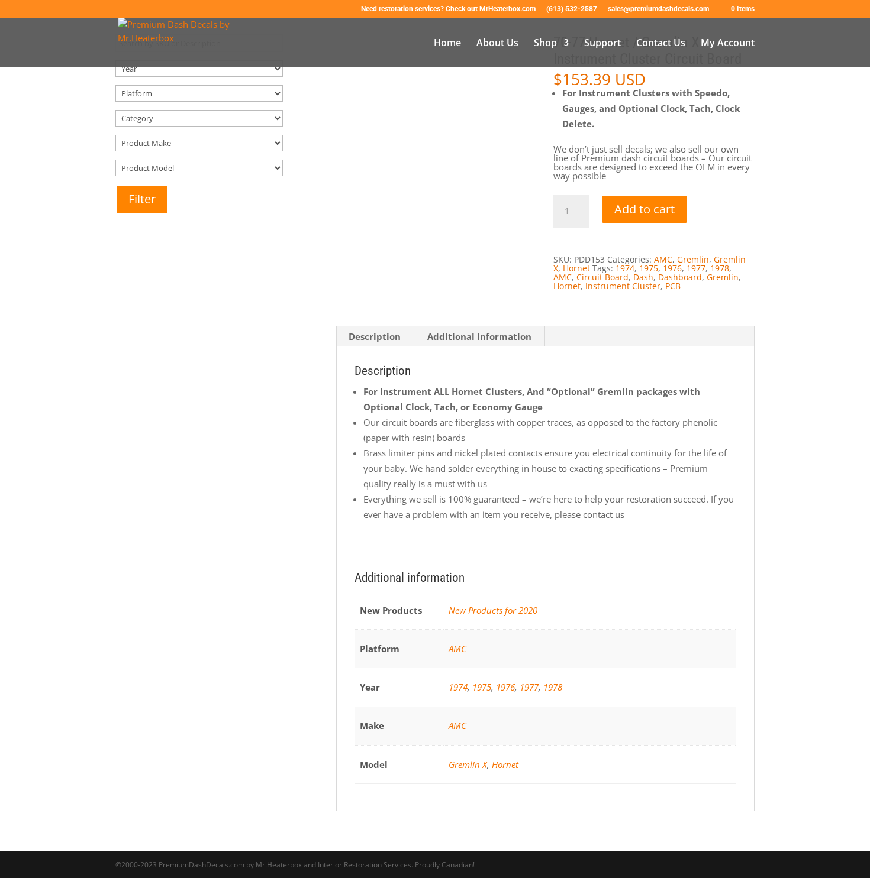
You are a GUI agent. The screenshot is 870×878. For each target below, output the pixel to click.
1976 (672, 268)
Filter (142, 199)
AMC (663, 259)
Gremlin (693, 259)
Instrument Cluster (622, 285)
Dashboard (680, 277)
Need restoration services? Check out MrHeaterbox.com (448, 9)
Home (447, 43)
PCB (673, 285)
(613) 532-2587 (571, 9)
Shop (545, 43)
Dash (643, 277)
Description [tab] (375, 336)
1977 (696, 268)
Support (602, 43)
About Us (497, 43)
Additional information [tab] (479, 336)
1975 (648, 268)
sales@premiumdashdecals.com (658, 9)
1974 (625, 268)
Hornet (576, 268)
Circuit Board (602, 277)
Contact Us (660, 43)
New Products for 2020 (493, 610)
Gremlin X (468, 764)
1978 (719, 268)
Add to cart (644, 209)
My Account (728, 43)
